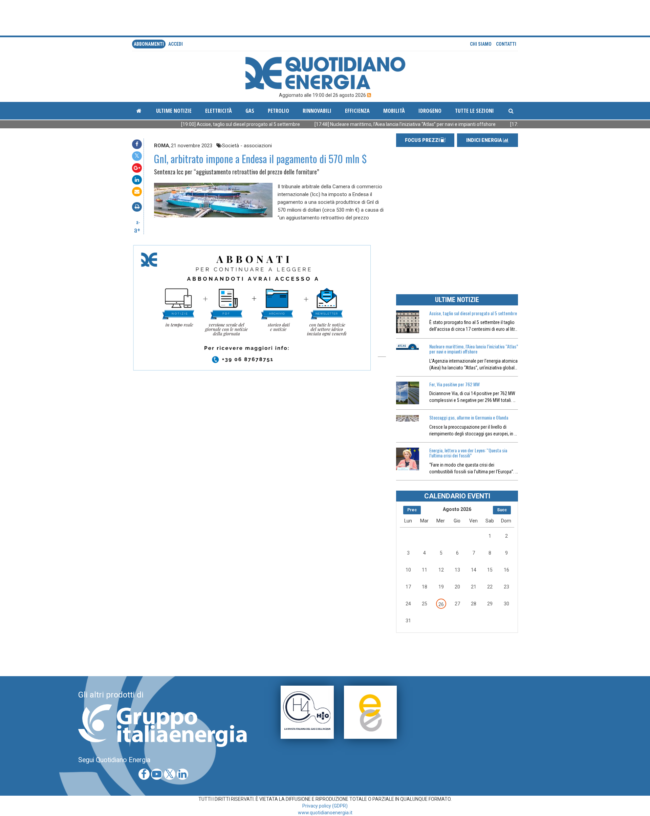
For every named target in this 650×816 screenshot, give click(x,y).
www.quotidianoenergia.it (325, 812)
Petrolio (278, 110)
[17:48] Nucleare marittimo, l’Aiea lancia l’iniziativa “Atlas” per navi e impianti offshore (376, 124)
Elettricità (218, 110)
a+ (137, 229)
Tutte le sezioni (474, 110)
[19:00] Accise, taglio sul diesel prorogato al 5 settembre (212, 124)
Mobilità (394, 110)
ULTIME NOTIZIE (457, 300)
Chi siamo (481, 44)
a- (138, 222)
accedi (175, 44)
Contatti (506, 44)
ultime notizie (174, 110)
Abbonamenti (149, 44)
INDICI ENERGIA (484, 140)
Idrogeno (429, 110)
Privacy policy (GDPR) (325, 806)
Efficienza (357, 110)
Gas (249, 110)
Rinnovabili (317, 110)
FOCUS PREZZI (423, 140)
